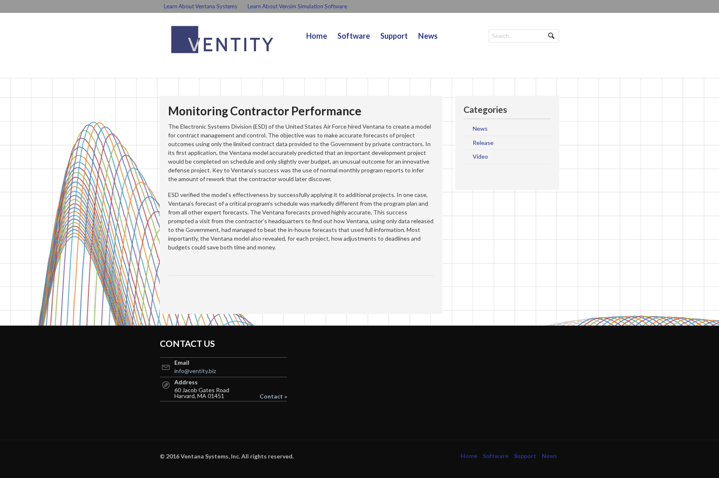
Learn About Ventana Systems (200, 6)
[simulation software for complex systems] (222, 39)
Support (394, 35)
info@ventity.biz (195, 370)
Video (480, 156)
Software (353, 35)
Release (483, 142)
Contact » (273, 396)
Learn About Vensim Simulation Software (297, 6)
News (428, 35)
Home (316, 35)
